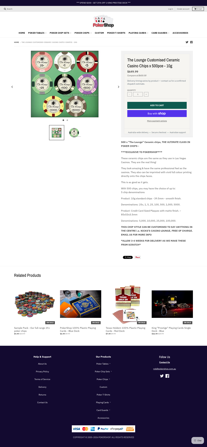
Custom (103, 387)
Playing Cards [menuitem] (137, 33)
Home (16, 42)
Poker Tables (102, 363)
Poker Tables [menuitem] (36, 33)
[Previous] (12, 87)
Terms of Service (42, 379)
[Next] (118, 87)
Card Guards (102, 410)
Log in (170, 9)
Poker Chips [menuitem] (82, 33)
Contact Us (42, 402)
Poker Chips (102, 379)
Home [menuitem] (22, 33)
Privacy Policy (42, 371)
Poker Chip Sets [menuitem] (59, 33)
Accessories (103, 418)
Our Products (103, 356)
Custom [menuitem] (99, 33)
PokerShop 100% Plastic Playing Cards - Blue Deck (78, 329)
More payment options (157, 121)
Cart (199, 9)
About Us (42, 363)
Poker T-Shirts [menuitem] (116, 33)
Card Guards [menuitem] (159, 33)
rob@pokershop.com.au (164, 368)
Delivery (42, 387)
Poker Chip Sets (102, 371)
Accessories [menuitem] (180, 33)
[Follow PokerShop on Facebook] (191, 42)
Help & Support (42, 356)
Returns (42, 394)
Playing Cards (102, 402)
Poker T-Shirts (103, 394)
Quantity (131, 90)
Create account (183, 9)
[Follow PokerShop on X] (187, 42)
